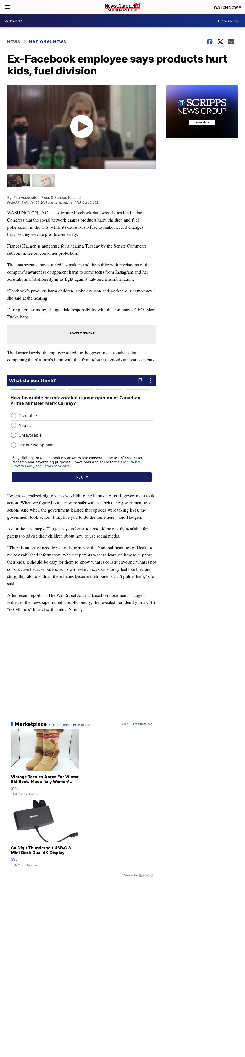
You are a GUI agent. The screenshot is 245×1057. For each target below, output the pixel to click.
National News (47, 41)
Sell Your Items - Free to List (69, 725)
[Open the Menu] (7, 7)
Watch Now (226, 7)
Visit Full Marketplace (137, 724)
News (13, 41)
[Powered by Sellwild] (146, 875)
